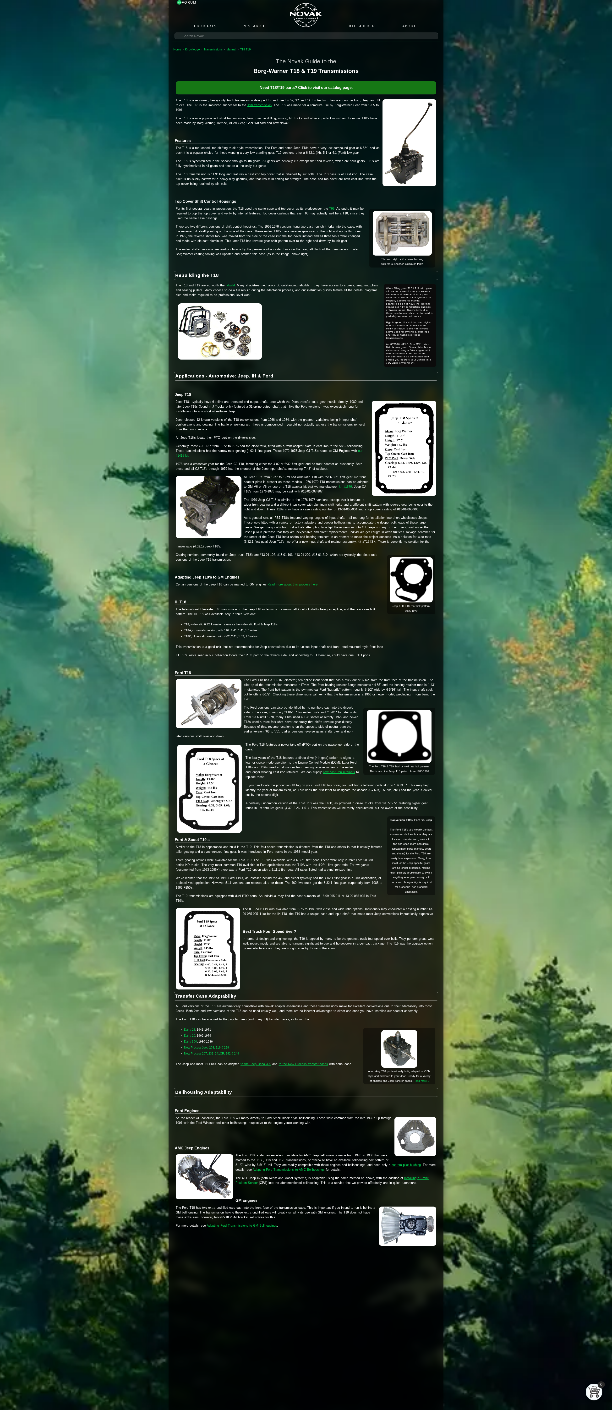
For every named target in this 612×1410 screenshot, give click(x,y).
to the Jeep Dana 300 (255, 1064)
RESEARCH (253, 26)
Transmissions (213, 49)
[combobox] (306, 36)
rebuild (230, 285)
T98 (331, 208)
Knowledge (192, 49)
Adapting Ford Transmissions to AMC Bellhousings (289, 1169)
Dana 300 (190, 1041)
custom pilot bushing (406, 1165)
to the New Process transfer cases (303, 1064)
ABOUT (409, 26)
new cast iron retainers (339, 772)
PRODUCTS (205, 26)
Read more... (421, 1080)
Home (177, 49)
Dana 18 (189, 1029)
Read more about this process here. (293, 584)
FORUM (189, 2)
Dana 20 (189, 1035)
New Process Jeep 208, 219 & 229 (206, 1047)
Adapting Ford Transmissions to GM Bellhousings (242, 1225)
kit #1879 (345, 486)
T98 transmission (259, 105)
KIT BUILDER (362, 26)
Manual (231, 49)
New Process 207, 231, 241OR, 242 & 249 (211, 1053)
